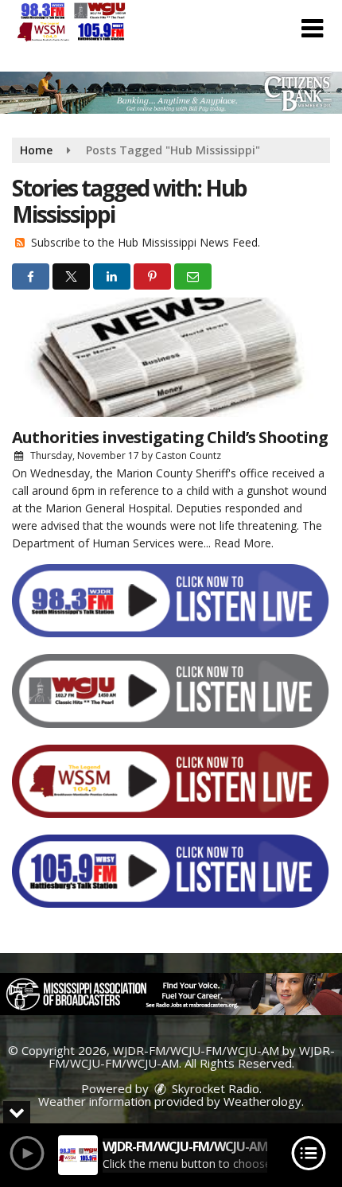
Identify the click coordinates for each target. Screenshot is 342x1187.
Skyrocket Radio (214, 1088)
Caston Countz (188, 455)
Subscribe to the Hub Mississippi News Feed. (145, 242)
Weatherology (262, 1101)
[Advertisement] (171, 93)
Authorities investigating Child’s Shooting (170, 437)
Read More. (244, 543)
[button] (312, 28)
